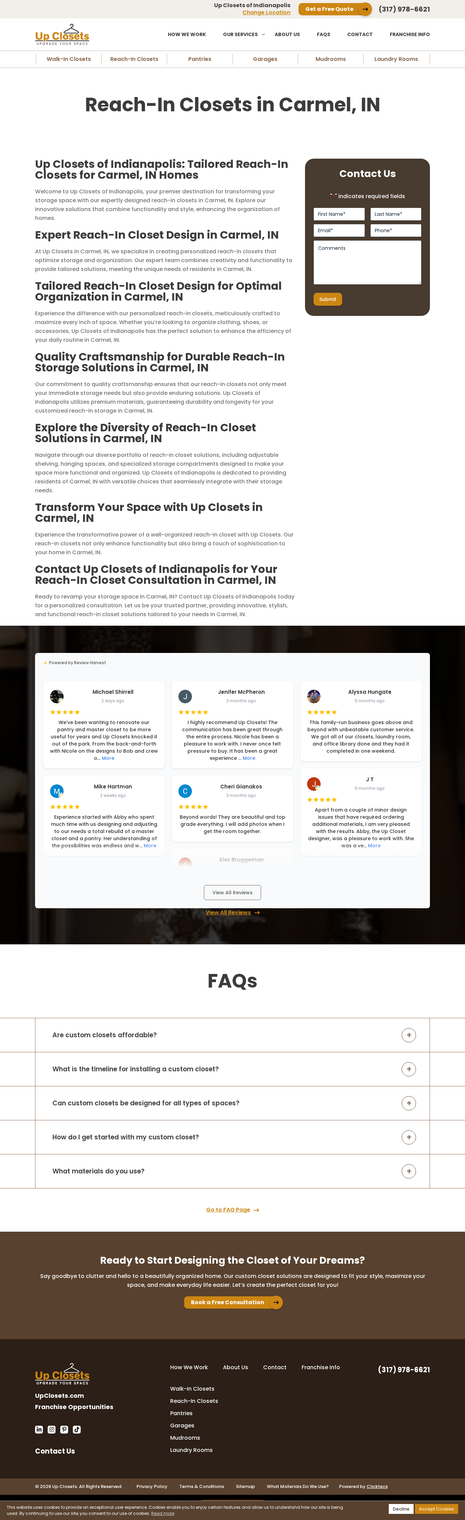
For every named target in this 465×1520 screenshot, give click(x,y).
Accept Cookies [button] (436, 1509)
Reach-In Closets (134, 59)
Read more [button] (162, 1513)
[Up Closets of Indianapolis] (84, 34)
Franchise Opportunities (74, 1407)
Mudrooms (331, 59)
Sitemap (245, 1486)
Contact (360, 34)
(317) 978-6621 (404, 9)
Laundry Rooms (396, 59)
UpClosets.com (59, 1395)
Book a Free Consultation (227, 1302)
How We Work (187, 34)
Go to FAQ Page (228, 1210)
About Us (287, 34)
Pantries (199, 59)
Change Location (266, 12)
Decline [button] (401, 1509)
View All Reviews (232, 892)
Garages (265, 59)
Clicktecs (377, 1486)
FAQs (323, 34)
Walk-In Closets (69, 59)
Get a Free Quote (329, 9)
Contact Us (55, 1450)
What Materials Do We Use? (298, 1486)
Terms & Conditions (201, 1486)
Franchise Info (410, 34)
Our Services (240, 34)
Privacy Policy (152, 1486)
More (108, 758)
